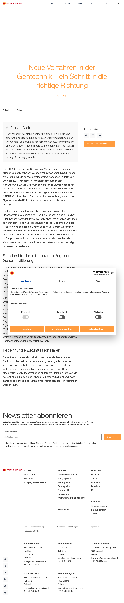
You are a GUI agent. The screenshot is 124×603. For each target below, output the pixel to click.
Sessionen (29, 478)
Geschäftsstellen (99, 505)
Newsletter (64, 509)
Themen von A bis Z (67, 474)
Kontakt (92, 3)
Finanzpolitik (64, 486)
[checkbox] (4, 443)
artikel (19, 110)
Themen (66, 3)
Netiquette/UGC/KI (31, 531)
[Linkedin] (99, 135)
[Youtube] (5, 592)
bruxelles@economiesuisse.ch (104, 558)
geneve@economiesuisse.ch (36, 588)
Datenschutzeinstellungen (67, 526)
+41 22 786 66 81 (31, 591)
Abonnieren (112, 437)
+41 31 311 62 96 (65, 561)
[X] (92, 135)
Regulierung (64, 493)
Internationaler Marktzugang (71, 497)
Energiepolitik (64, 478)
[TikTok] (5, 572)
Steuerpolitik (64, 482)
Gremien (95, 482)
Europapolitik (64, 490)
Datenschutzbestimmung (34, 526)
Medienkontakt (98, 509)
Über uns (79, 3)
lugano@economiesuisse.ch (70, 588)
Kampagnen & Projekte (35, 482)
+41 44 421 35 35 (32, 564)
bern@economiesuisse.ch (69, 558)
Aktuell (54, 3)
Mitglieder (96, 486)
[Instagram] (5, 559)
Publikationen (30, 474)
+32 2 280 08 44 (99, 561)
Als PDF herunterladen (97, 143)
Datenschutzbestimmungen (53, 446)
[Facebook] (86, 135)
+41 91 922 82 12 (65, 591)
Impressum (72, 446)
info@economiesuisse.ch (35, 561)
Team (94, 478)
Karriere (95, 490)
